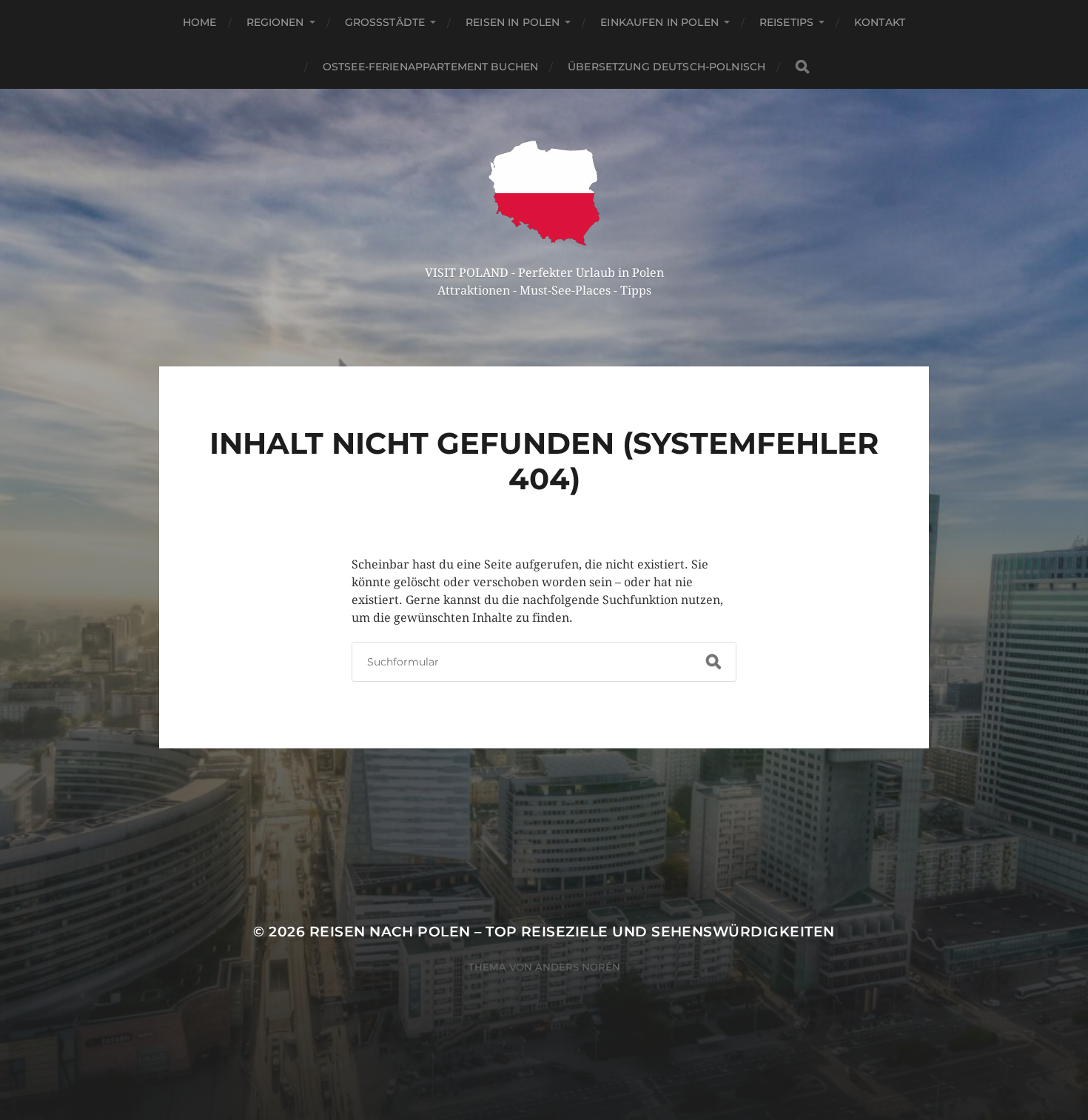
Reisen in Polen (513, 22)
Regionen (275, 22)
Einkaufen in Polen (659, 22)
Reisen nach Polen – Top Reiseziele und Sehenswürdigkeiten (572, 931)
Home (200, 22)
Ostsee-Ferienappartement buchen (430, 66)
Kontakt (879, 22)
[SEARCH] (802, 67)
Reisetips (786, 22)
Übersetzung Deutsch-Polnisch (666, 66)
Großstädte (385, 22)
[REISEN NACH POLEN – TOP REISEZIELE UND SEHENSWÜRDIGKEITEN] (544, 193)
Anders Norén (577, 967)
